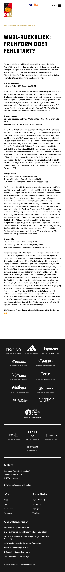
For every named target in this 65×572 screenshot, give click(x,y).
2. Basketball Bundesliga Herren (17, 552)
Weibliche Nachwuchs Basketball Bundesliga (22, 543)
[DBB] (8, 10)
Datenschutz (9, 513)
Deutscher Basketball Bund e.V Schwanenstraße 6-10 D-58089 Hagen (17, 474)
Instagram (36, 509)
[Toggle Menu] (56, 5)
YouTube (36, 513)
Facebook (36, 504)
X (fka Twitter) (38, 500)
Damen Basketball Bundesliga (16, 556)
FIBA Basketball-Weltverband (16, 527)
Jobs (6, 500)
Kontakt (7, 504)
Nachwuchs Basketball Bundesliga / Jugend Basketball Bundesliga (27, 537)
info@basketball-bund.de (20, 485)
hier (5, 313)
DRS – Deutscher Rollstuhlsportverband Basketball (25, 532)
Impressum (8, 509)
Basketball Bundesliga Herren (16, 547)
